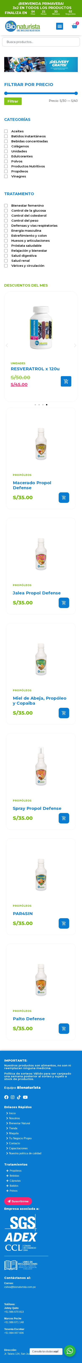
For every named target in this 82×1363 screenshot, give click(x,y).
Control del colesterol (28, 215)
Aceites (17, 131)
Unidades (19, 151)
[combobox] (41, 42)
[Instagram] (13, 1097)
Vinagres (18, 176)
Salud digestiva (24, 255)
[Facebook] (6, 1097)
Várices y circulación (27, 265)
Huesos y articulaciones (30, 240)
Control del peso (24, 220)
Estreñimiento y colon (29, 235)
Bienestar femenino (27, 205)
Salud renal (20, 260)
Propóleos (19, 171)
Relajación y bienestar (29, 250)
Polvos (16, 161)
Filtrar (13, 101)
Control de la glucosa (28, 210)
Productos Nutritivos (28, 166)
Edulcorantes (22, 156)
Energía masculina (26, 230)
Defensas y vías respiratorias (34, 225)
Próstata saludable (26, 245)
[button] (59, 26)
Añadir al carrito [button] (64, 497)
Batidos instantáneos (28, 136)
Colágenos (20, 146)
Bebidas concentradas (29, 141)
